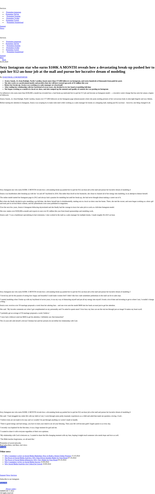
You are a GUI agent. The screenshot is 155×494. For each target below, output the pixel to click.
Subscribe (3, 483)
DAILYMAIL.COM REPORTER (15, 77)
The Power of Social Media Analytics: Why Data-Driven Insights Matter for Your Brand (36, 458)
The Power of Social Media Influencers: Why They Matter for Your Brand (31, 460)
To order (3, 447)
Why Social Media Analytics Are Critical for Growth (23, 464)
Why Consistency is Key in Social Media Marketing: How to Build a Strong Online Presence (38, 456)
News (8, 475)
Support (3, 475)
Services (14, 475)
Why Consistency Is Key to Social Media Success (22, 462)
